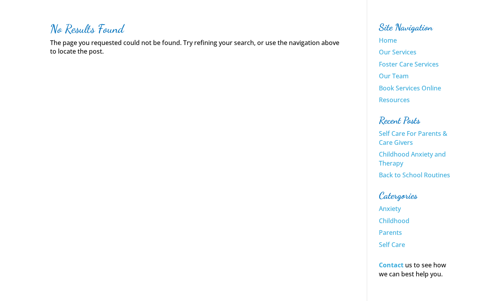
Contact (391, 265)
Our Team (394, 76)
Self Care (392, 244)
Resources (394, 100)
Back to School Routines (414, 175)
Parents (390, 232)
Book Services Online (410, 88)
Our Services (397, 52)
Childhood (394, 220)
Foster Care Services (409, 64)
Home (388, 40)
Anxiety (390, 208)
